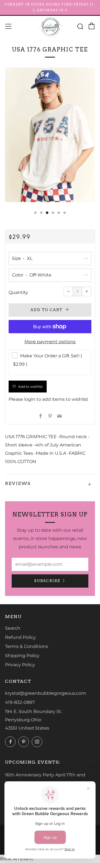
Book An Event (16, 858)
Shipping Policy (22, 655)
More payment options (50, 341)
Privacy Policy (20, 664)
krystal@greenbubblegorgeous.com (45, 693)
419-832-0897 (20, 702)
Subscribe (47, 581)
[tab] (35, 212)
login (29, 399)
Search (12, 628)
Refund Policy (20, 637)
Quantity (18, 292)
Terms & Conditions (26, 646)
